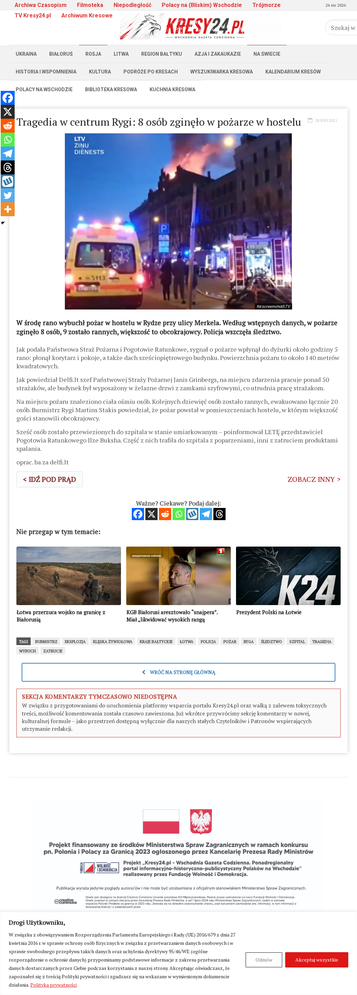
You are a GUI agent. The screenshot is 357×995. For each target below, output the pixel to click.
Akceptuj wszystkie (316, 959)
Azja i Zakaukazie (218, 54)
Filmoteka (90, 5)
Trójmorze (266, 5)
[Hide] (3, 223)
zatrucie (52, 651)
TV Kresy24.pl (33, 15)
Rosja (93, 54)
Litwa (121, 54)
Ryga (249, 641)
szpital (297, 641)
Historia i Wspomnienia (46, 72)
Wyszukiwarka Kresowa (221, 72)
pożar (229, 641)
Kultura (100, 72)
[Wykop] (192, 514)
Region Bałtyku (161, 54)
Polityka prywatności (53, 984)
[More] (8, 209)
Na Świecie (266, 54)
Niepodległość (132, 5)
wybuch (27, 651)
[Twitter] (8, 195)
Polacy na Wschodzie (44, 89)
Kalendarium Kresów (293, 72)
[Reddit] (165, 514)
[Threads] (219, 514)
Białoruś (61, 54)
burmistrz (46, 641)
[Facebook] (138, 514)
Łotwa (186, 641)
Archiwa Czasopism (41, 5)
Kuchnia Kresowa (172, 89)
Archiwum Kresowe (87, 15)
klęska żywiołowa (112, 641)
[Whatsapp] (179, 514)
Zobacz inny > (314, 479)
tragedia (322, 641)
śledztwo (271, 641)
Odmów (264, 959)
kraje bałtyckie (156, 641)
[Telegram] (206, 514)
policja (208, 641)
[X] (151, 514)
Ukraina (26, 54)
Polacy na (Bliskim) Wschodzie (202, 5)
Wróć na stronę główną (182, 672)
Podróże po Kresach (150, 72)
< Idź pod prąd (49, 479)
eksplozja (75, 641)
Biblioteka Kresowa (111, 89)
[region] (178, 953)
